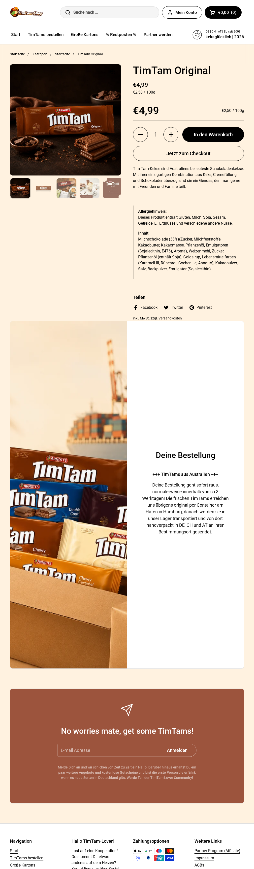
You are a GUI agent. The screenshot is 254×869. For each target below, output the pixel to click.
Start (14, 850)
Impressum (204, 858)
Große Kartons (22, 865)
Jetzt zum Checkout (188, 153)
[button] (140, 134)
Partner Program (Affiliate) (217, 850)
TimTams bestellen (26, 858)
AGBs (199, 865)
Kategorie (39, 54)
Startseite (17, 54)
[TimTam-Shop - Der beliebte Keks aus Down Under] (27, 12)
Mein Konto (186, 12)
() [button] (230, 13)
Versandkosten (170, 318)
